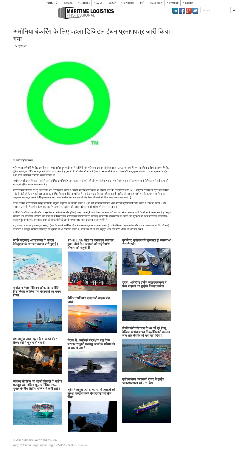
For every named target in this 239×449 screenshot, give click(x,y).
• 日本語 (111, 3)
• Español (68, 3)
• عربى (98, 3)
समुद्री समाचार (40, 445)
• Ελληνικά (155, 3)
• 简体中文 (52, 3)
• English (188, 3)
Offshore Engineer (77, 445)
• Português (127, 3)
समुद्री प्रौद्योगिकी (57, 445)
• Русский (173, 3)
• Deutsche (84, 3)
